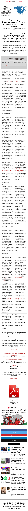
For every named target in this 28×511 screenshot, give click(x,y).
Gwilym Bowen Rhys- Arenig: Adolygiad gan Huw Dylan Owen (17, 460)
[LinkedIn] (10, 503)
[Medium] (18, 503)
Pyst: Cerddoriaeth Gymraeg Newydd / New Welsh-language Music (18, 478)
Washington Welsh (19, 298)
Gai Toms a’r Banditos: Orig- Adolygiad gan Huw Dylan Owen (18, 489)
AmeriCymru (14, 349)
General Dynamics (19, 170)
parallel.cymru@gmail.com (14, 508)
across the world (18, 81)
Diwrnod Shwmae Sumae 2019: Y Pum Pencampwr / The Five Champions (18, 469)
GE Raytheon (5, 170)
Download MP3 (18, 62)
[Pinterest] (13, 503)
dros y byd (9, 81)
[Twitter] (7, 503)
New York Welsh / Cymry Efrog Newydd (14, 359)
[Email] (21, 503)
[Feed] (23, 503)
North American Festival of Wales (14, 371)
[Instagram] (15, 503)
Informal (16, 28)
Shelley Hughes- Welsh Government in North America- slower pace (13, 67)
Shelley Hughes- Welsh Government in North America (12, 65)
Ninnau (14, 365)
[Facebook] (4, 503)
